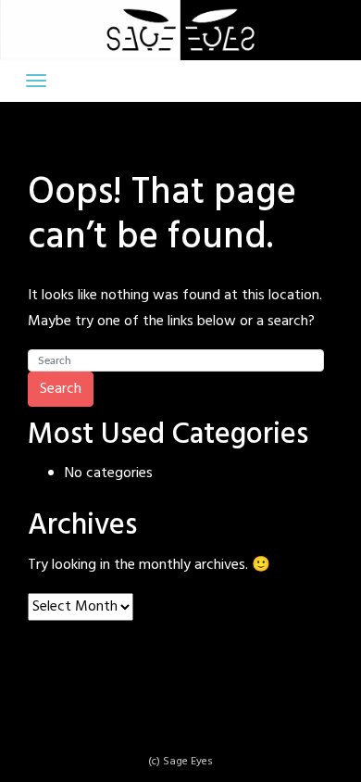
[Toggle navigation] (36, 81)
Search (60, 389)
